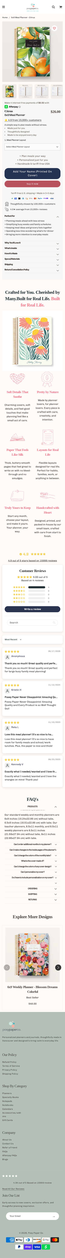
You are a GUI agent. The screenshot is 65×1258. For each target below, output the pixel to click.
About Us (7, 1139)
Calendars (7, 1109)
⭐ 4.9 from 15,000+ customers (23, 120)
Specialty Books (10, 1097)
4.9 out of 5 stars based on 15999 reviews (32, 560)
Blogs (5, 1159)
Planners (7, 1093)
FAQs (5, 1151)
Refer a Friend (9, 1147)
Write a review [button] (32, 609)
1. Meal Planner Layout (15, 140)
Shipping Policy (10, 1074)
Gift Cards (7, 1120)
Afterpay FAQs (9, 1155)
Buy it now (32, 184)
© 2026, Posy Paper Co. (31, 1233)
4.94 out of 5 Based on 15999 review (32, 1183)
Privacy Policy (9, 1070)
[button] (19, 587)
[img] (12, 651)
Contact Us (8, 1143)
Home (5, 17)
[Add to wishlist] (54, 28)
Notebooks (7, 1105)
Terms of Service (11, 1066)
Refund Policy (9, 1062)
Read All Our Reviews (13, 1189)
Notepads (7, 1101)
